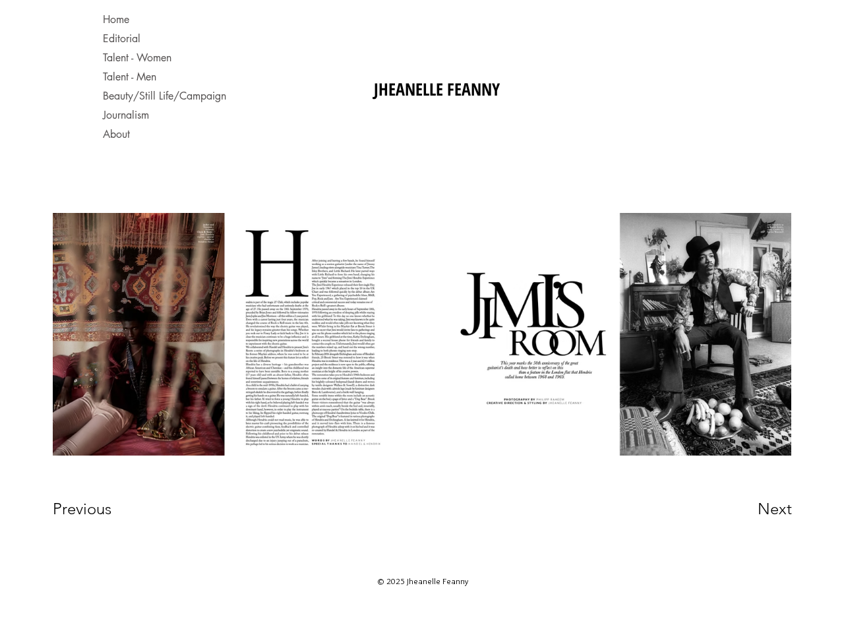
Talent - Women (137, 58)
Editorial (121, 38)
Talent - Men (129, 77)
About (116, 134)
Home (116, 19)
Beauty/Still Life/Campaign (160, 96)
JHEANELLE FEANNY (437, 89)
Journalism (126, 115)
